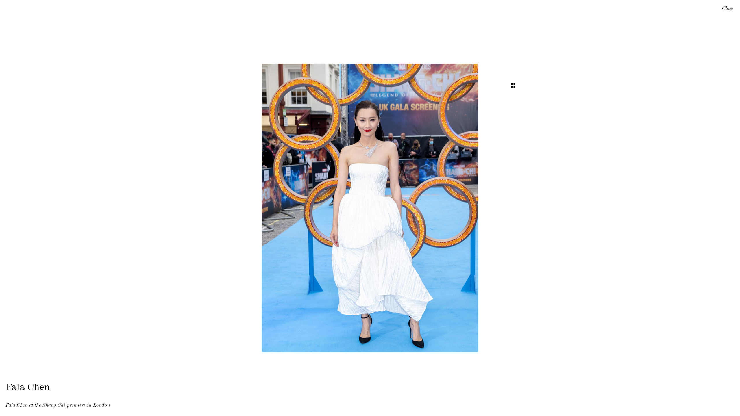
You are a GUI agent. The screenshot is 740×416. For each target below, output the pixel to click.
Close (727, 9)
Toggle (513, 85)
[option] (370, 208)
